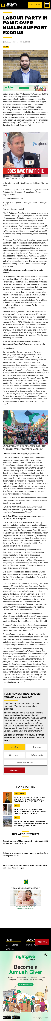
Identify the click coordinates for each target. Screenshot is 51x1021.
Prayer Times (32, 945)
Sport (22, 794)
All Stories (10, 949)
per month (14, 755)
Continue (14, 770)
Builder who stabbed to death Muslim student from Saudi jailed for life (30, 811)
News (5, 47)
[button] (46, 955)
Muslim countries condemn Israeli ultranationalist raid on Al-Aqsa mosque (31, 823)
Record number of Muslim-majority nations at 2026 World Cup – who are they (29, 799)
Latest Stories (12, 945)
